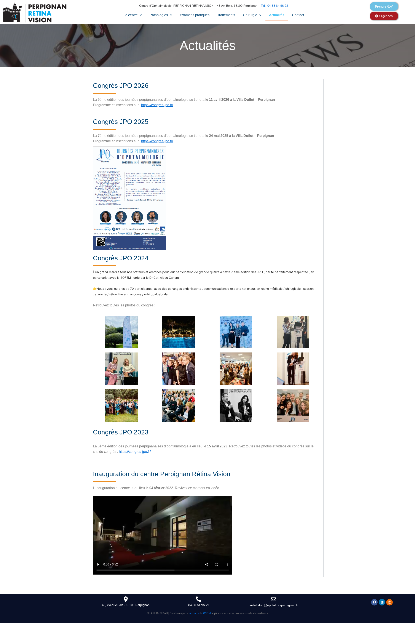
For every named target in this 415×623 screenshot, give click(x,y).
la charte (194, 613)
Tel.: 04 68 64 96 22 (274, 5)
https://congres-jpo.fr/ (157, 105)
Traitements (226, 15)
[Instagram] (389, 602)
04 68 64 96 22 (198, 605)
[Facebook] (374, 602)
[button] (132, 15)
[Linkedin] (382, 602)
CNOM (207, 613)
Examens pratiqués (194, 15)
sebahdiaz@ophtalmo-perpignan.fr (273, 605)
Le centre (130, 15)
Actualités (276, 15)
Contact (298, 15)
